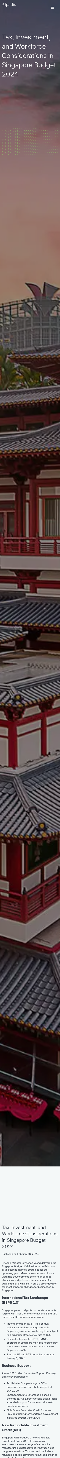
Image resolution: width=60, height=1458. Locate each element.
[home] (9, 5)
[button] (52, 8)
